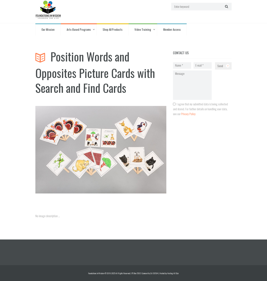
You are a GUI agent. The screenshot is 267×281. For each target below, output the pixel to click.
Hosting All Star (173, 273)
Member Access (172, 29)
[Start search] (226, 6)
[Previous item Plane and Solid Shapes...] (68, 193)
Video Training (142, 29)
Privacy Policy (188, 114)
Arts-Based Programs (79, 29)
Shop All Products (112, 29)
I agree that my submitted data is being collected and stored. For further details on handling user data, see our (200, 109)
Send (220, 66)
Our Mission (48, 29)
